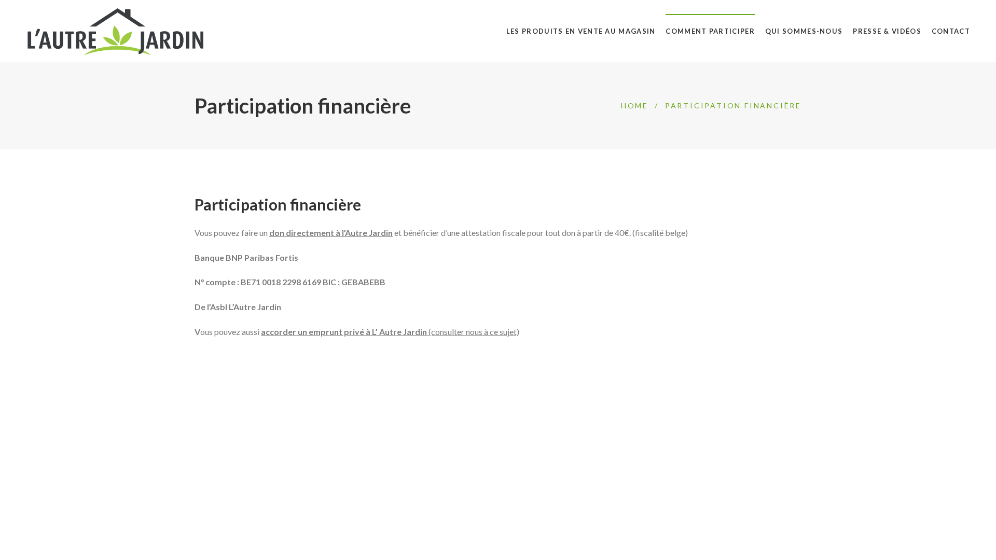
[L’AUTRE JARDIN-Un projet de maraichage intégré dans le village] (115, 31)
